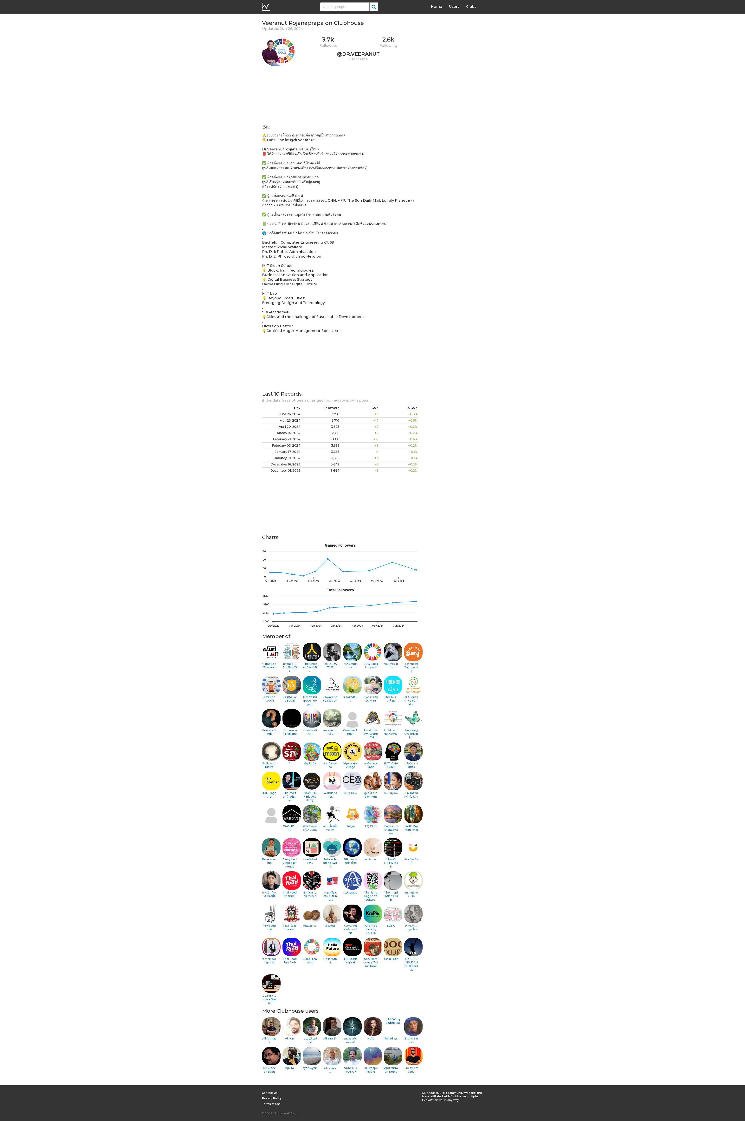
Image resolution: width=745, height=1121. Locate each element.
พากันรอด (371, 859)
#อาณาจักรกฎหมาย (269, 960)
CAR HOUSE (289, 828)
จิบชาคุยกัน (391, 793)
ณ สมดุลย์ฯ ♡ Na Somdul (411, 700)
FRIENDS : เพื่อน (391, 698)
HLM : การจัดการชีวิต (391, 732)
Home (436, 6)
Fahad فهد (391, 1038)
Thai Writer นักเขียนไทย (289, 796)
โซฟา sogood (269, 927)
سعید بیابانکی (330, 1069)
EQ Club (370, 826)
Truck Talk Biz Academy (309, 796)
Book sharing (269, 861)
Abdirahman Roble (391, 1069)
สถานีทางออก (330, 765)
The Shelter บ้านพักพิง (310, 667)
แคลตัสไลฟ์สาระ (310, 861)
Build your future (269, 765)
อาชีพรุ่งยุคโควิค (370, 765)
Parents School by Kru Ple (371, 929)
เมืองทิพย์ (330, 925)
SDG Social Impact (371, 665)
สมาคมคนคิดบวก (310, 732)
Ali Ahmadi (269, 1040)
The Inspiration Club (391, 896)
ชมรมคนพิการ (350, 665)
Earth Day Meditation (411, 829)
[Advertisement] (340, 96)
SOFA (391, 925)
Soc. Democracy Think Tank (371, 962)
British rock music (309, 894)
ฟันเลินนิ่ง (310, 763)
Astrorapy (350, 892)
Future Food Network (330, 863)
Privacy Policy (272, 1098)
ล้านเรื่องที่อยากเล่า (330, 828)
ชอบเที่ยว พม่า (391, 665)
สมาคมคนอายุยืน (330, 732)
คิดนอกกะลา (310, 927)
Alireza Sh (330, 1038)
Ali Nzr (289, 1038)
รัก (289, 763)
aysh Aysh (310, 1068)
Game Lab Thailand (269, 665)
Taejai (350, 826)
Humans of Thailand (289, 732)
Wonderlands (330, 794)
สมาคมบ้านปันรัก (411, 894)
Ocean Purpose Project (310, 700)
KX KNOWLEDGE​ (290, 698)
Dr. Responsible (371, 1069)
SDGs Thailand (310, 960)
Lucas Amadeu (411, 1069)
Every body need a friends (289, 863)
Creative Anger (350, 732)
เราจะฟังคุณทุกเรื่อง (411, 927)
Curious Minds (269, 732)
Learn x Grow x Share (269, 999)
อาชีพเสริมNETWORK (391, 863)
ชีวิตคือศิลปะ (350, 698)
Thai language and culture (370, 896)
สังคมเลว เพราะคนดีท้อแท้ (391, 829)
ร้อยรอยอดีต (391, 959)
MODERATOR (330, 665)
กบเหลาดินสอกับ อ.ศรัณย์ (350, 929)
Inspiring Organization (411, 734)
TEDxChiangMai (350, 960)
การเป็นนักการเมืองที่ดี (269, 894)
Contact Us (269, 1093)
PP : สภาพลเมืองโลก (350, 861)
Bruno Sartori (411, 1040)
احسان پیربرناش (310, 1040)
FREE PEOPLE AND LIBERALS (411, 964)
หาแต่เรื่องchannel (289, 927)
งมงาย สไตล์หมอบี (350, 1040)
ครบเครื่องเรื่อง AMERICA (330, 896)
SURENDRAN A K (350, 1069)
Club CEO (350, 793)
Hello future (330, 960)
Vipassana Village (350, 765)
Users (454, 6)
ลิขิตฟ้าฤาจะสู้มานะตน (310, 828)
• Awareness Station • (330, 700)
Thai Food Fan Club (290, 960)
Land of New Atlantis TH (371, 734)
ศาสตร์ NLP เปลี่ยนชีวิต (289, 667)
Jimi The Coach (269, 698)
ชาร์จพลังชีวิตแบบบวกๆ (411, 667)
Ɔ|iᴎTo (289, 1068)
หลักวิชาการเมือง (411, 765)
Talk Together (269, 794)
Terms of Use (271, 1104)
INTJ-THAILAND (391, 765)
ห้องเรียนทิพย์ (411, 861)
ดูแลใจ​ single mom (370, 794)
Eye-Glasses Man (371, 698)
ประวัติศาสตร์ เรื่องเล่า (411, 794)
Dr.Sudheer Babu (269, 1069)
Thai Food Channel (290, 894)
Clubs (471, 6)
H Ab (370, 1038)
